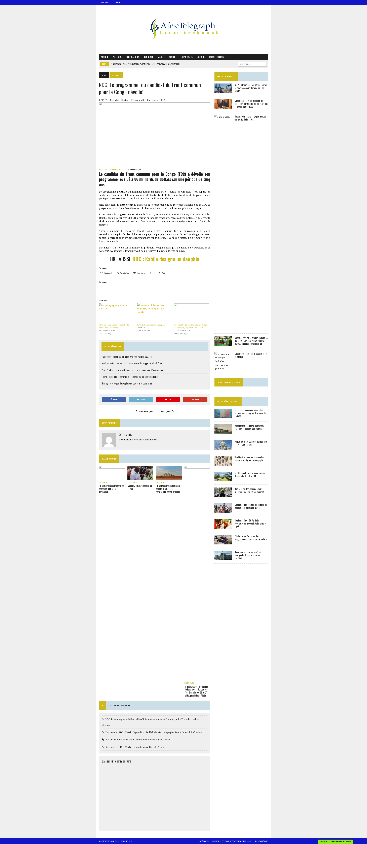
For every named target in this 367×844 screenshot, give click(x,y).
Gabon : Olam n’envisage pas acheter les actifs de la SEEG (251, 118)
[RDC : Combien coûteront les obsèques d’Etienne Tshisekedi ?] (112, 478)
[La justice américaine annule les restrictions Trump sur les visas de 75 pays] (223, 416)
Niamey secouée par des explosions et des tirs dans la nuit (127, 383)
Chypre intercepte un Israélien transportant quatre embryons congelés (248, 555)
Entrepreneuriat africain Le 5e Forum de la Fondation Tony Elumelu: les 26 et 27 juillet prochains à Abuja (196, 691)
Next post (165, 411)
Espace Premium (216, 57)
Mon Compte (106, 2)
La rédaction (204, 841)
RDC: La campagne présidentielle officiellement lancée (114, 326)
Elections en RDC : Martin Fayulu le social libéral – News (134, 746)
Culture (201, 57)
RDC (162, 100)
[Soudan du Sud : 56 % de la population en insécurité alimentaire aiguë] (223, 526)
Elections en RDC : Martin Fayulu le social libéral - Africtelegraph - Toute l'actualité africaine (153, 732)
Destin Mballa (117, 169)
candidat (114, 100)
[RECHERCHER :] (252, 63)
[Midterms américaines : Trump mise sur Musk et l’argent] (223, 447)
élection (125, 100)
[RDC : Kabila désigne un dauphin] (154, 313)
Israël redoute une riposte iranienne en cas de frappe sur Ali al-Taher (132, 363)
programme (152, 100)
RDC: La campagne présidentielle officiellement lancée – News (137, 739)
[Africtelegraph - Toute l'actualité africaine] (183, 29)
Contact (215, 841)
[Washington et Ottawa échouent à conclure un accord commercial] (223, 432)
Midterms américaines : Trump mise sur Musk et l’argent (251, 443)
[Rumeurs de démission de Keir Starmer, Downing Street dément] (223, 495)
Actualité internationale (228, 401)
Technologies (186, 57)
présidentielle (138, 100)
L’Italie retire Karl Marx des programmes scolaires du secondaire (251, 538)
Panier (117, 2)
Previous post (146, 411)
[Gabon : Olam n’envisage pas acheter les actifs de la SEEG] (223, 328)
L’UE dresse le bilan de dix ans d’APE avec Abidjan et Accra (126, 356)
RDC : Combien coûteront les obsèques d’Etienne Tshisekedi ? (111, 489)
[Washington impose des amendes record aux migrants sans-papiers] (223, 463)
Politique (117, 57)
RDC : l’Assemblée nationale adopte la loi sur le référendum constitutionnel (168, 489)
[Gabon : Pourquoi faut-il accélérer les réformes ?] (223, 368)
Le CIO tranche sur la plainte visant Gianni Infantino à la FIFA (250, 474)
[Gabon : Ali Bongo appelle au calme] (140, 478)
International (133, 57)
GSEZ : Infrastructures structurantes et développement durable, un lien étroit (251, 88)
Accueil (104, 57)
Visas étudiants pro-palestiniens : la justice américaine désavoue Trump (133, 370)
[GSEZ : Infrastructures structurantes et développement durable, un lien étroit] (223, 91)
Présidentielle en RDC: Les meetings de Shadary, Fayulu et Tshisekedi (190, 326)
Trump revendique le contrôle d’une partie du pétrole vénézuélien (129, 376)
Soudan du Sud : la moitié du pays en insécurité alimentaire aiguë (251, 506)
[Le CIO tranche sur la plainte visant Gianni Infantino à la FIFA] (223, 479)
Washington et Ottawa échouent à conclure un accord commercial (249, 427)
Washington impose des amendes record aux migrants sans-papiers (249, 459)
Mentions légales (261, 841)
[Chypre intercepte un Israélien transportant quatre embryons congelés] (223, 558)
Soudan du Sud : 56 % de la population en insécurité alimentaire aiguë (250, 523)
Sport (172, 57)
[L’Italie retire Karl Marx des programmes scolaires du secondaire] (223, 542)
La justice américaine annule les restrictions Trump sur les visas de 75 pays (250, 413)
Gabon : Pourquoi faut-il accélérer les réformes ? (251, 355)
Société (161, 57)
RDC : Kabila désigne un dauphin (165, 259)
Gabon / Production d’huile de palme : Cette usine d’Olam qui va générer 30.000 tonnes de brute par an (251, 341)
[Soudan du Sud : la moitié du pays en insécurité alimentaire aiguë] (223, 510)
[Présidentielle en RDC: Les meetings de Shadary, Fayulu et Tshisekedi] (191, 313)
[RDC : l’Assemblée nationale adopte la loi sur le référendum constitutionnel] (169, 478)
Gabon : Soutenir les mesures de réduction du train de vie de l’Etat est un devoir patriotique (251, 103)
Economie (148, 57)
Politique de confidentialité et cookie (237, 841)
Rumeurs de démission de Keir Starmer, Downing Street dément (249, 490)
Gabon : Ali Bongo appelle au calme (139, 487)
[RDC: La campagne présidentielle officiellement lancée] (116, 313)
